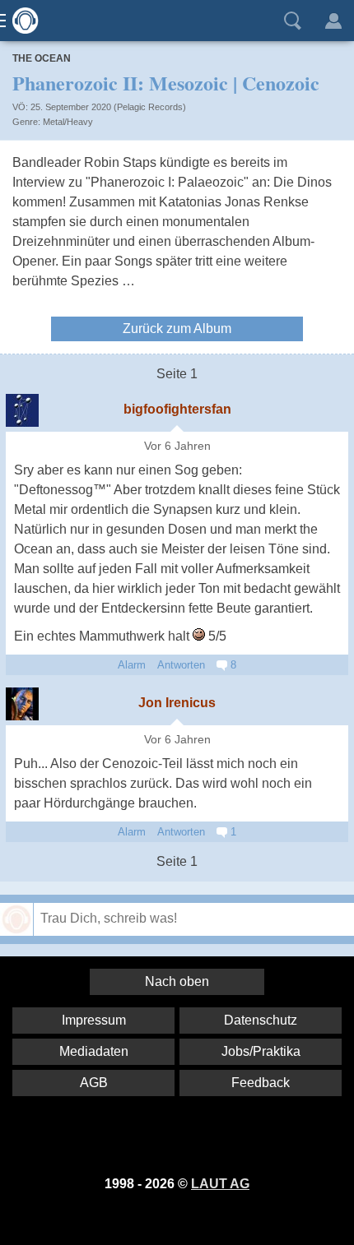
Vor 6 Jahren (177, 446)
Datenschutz (260, 1020)
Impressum (94, 1020)
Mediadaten (93, 1051)
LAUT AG (220, 1184)
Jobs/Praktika (260, 1051)
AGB (94, 1083)
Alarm (132, 665)
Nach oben (177, 981)
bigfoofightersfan (177, 409)
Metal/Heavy (68, 122)
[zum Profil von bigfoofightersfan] (22, 410)
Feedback (260, 1083)
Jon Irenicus (177, 703)
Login (333, 20)
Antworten (181, 665)
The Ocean (41, 58)
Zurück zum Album (177, 329)
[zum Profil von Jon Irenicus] (22, 703)
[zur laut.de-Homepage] (20, 20)
